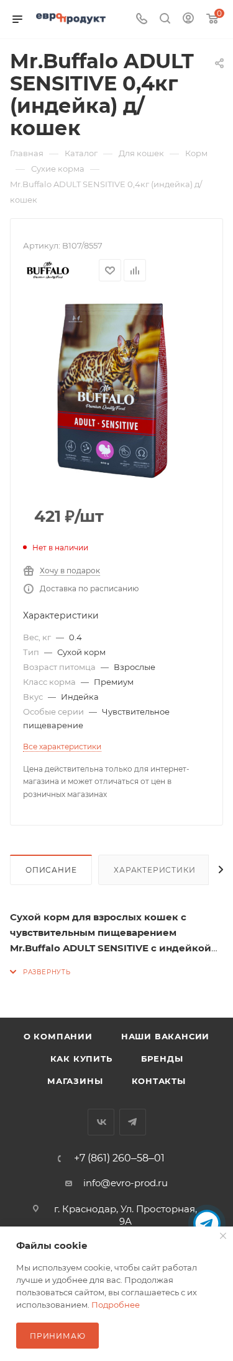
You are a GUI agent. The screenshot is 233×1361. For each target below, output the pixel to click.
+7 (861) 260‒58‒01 (119, 1158)
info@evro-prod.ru (125, 1183)
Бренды (162, 1059)
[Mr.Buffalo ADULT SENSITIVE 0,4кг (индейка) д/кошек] (117, 390)
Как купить (81, 1059)
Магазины (75, 1081)
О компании (58, 1036)
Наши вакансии (165, 1036)
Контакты (159, 1081)
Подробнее (115, 1305)
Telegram (132, 1122)
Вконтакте (101, 1122)
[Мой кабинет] (188, 19)
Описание (50, 869)
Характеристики (154, 869)
